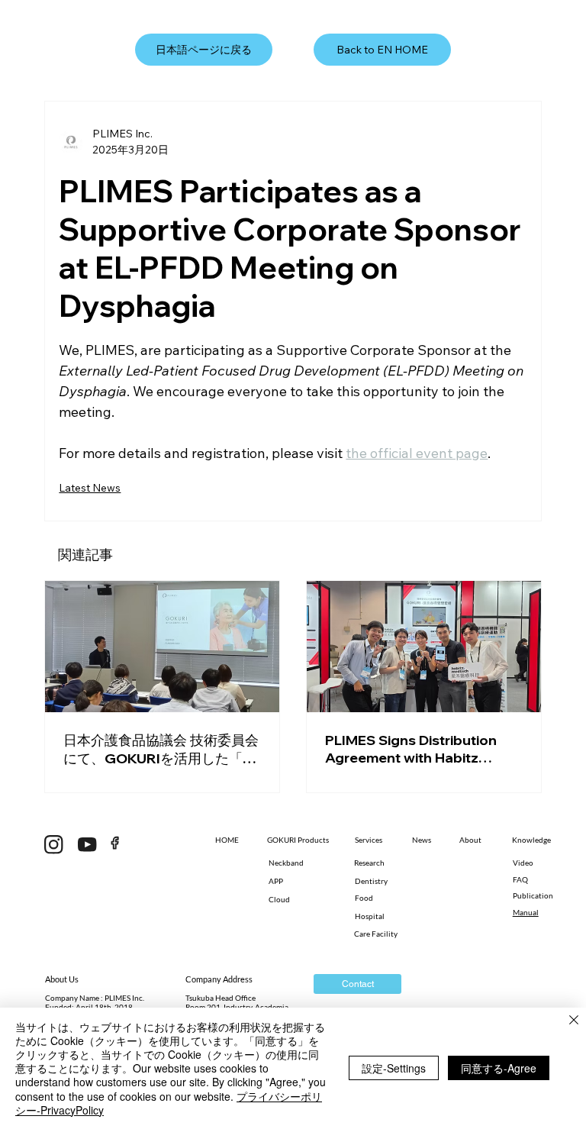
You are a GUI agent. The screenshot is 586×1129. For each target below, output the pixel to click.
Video (523, 862)
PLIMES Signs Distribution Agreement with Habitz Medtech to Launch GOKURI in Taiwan (419, 748)
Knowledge (531, 839)
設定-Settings (394, 1068)
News (421, 839)
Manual (526, 912)
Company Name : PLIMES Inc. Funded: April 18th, (94, 1002)
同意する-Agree (498, 1068)
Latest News (90, 488)
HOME (227, 839)
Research (369, 862)
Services (368, 839)
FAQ (520, 879)
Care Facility (376, 933)
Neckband (286, 862)
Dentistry (371, 880)
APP (276, 880)
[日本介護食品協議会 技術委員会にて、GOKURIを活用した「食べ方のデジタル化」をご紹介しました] (162, 646)
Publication (533, 895)
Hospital (370, 916)
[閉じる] (574, 1021)
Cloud (279, 899)
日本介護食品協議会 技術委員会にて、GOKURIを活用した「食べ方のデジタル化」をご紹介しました (161, 749)
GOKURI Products (298, 839)
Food (364, 897)
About (470, 839)
